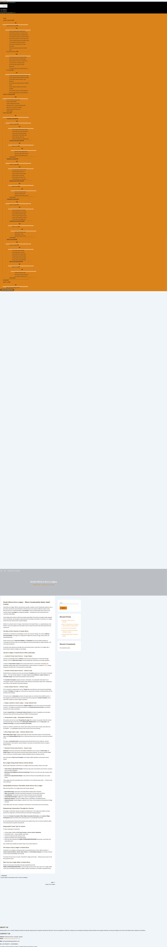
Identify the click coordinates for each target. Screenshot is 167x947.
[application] (13, 20)
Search (61, 602)
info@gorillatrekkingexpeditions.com (7, 12)
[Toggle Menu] (16, 23)
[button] (7, 290)
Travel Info (5, 6)
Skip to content (3, 0)
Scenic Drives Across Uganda (69, 628)
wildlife (45, 665)
